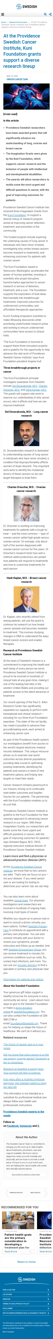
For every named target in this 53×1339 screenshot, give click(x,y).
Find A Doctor (9, 1290)
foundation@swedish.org (24, 1023)
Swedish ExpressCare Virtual (25, 949)
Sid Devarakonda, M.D (24, 385)
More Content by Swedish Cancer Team (26, 1174)
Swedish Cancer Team (17, 79)
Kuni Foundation (17, 215)
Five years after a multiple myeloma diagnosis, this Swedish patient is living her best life (25, 1083)
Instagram (26, 1125)
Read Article (11, 1251)
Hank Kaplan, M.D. (36, 389)
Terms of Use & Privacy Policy (16, 1304)
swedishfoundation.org (26, 1011)
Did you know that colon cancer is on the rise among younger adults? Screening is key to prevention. (26, 1058)
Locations (7, 1294)
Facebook (13, 1125)
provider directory (27, 965)
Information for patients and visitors (23, 979)
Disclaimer (7, 1308)
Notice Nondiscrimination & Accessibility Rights (24, 1313)
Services (6, 1299)
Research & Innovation (18, 22)
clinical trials (21, 900)
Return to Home (26, 1261)
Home (4, 22)
